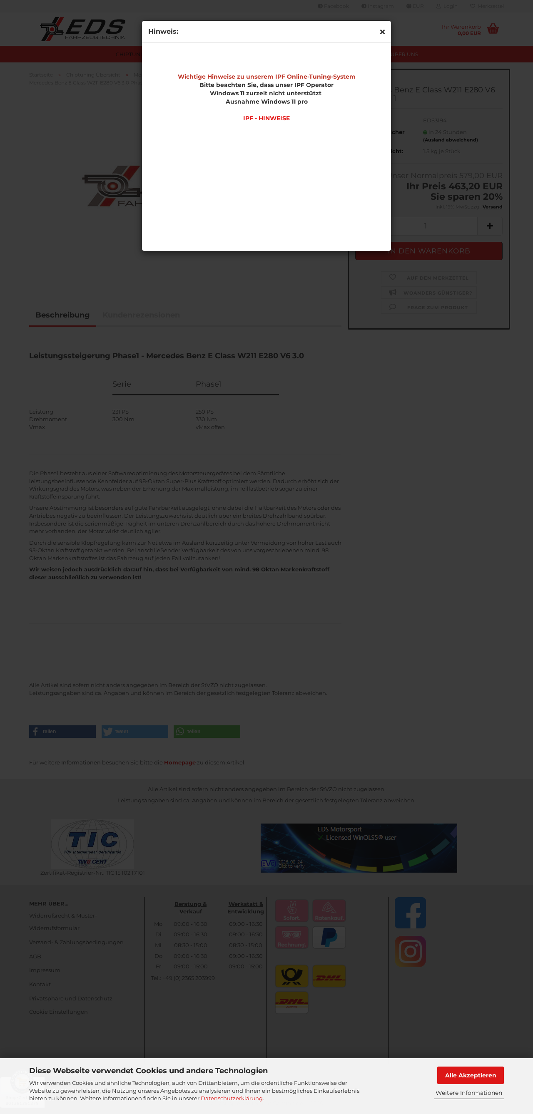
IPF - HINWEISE (266, 118)
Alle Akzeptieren (470, 1075)
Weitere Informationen (469, 1093)
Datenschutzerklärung (232, 1098)
